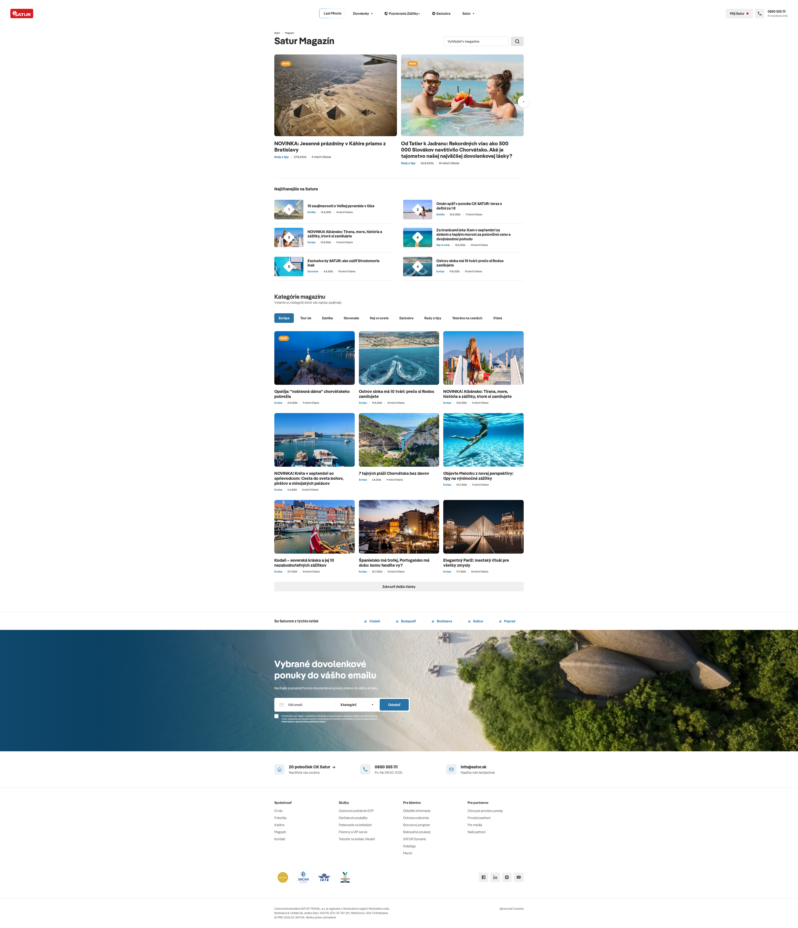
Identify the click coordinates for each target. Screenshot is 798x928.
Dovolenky (361, 13)
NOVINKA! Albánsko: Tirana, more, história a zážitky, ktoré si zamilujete (345, 234)
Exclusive (313, 271)
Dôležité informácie (417, 811)
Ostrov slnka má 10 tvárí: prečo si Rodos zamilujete (470, 263)
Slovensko (351, 318)
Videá (497, 318)
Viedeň (374, 621)
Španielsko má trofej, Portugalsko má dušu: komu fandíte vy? (394, 563)
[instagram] (507, 877)
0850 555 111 (386, 766)
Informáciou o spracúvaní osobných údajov (304, 721)
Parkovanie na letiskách (355, 825)
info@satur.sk (473, 766)
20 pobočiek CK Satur (309, 766)
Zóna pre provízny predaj (485, 811)
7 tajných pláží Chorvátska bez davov (394, 473)
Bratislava (444, 621)
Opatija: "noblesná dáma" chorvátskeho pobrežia (312, 394)
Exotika (312, 212)
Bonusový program (416, 825)
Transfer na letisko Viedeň (357, 839)
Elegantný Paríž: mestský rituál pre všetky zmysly (476, 563)
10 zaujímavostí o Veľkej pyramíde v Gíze (341, 206)
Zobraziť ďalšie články (399, 587)
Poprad (509, 621)
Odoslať (394, 705)
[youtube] (519, 877)
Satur (466, 13)
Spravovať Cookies (512, 909)
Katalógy (409, 846)
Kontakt (279, 839)
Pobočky (280, 818)
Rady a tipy (281, 157)
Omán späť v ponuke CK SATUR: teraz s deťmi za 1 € (469, 206)
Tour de (305, 318)
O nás (278, 811)
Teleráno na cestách (467, 318)
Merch (407, 853)
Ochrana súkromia (416, 818)
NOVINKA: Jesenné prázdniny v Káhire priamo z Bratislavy (330, 146)
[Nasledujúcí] (524, 102)
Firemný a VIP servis (353, 832)
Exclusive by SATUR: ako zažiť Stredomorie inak (343, 263)
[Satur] (21, 13)
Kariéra (279, 825)
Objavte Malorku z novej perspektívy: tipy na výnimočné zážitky (478, 476)
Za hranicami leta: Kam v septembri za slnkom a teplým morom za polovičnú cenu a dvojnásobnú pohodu (473, 234)
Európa (311, 242)
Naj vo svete (443, 245)
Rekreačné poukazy (417, 832)
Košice (478, 621)
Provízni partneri (479, 818)
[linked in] (495, 877)
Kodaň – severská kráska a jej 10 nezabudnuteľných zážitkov (304, 563)
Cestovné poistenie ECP (356, 811)
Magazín (280, 832)
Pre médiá (475, 825)
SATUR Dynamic (414, 839)
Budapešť (408, 621)
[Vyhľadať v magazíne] (517, 41)
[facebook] (483, 877)
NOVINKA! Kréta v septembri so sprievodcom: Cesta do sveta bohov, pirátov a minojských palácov (309, 478)
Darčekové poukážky (353, 818)
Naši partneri (476, 832)
